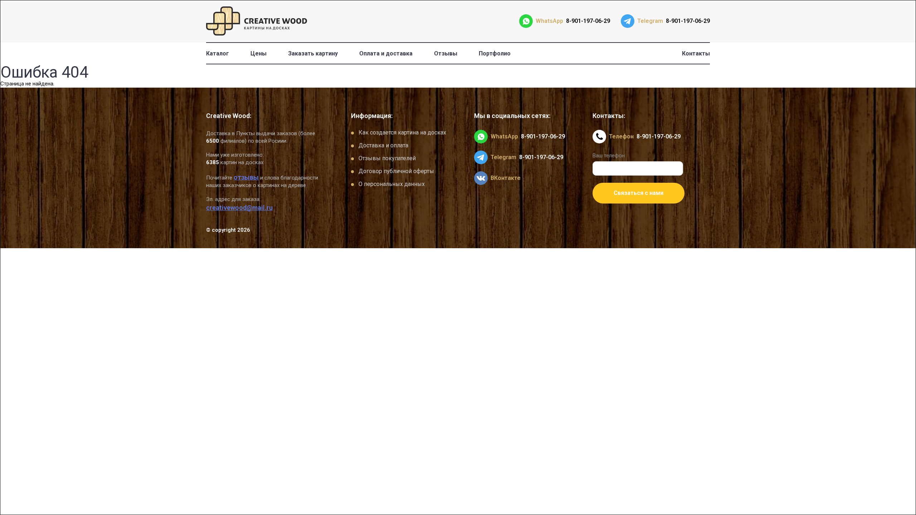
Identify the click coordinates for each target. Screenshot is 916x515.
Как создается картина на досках (402, 132)
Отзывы (445, 53)
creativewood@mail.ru (239, 207)
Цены (258, 53)
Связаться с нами (638, 193)
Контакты (696, 53)
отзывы (246, 177)
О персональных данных (392, 184)
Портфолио (495, 53)
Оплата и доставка (386, 53)
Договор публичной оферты (396, 171)
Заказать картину (313, 53)
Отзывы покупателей (387, 158)
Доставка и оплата (383, 145)
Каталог (217, 53)
